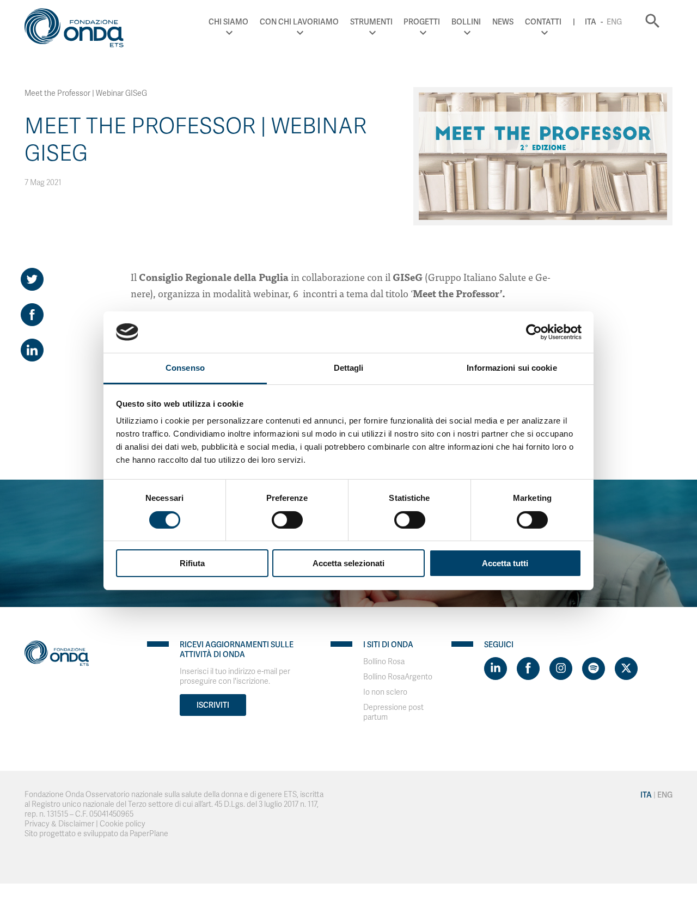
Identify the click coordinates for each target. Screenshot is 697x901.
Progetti (421, 22)
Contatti (543, 22)
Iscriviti (213, 705)
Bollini (466, 22)
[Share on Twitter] (32, 279)
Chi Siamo (228, 22)
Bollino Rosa (384, 661)
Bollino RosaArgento (397, 677)
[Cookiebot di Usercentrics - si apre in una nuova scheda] (534, 332)
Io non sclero (385, 692)
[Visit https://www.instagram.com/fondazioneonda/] (561, 668)
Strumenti (371, 22)
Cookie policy (122, 824)
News (502, 22)
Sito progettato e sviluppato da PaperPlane (96, 833)
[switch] (287, 520)
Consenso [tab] (185, 367)
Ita (590, 22)
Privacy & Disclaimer (59, 824)
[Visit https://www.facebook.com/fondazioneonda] (528, 668)
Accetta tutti (505, 563)
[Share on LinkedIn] (32, 350)
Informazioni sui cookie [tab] (512, 367)
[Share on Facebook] (32, 315)
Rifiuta (192, 563)
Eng (614, 22)
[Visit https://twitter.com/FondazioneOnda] (626, 668)
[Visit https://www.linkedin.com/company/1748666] (495, 668)
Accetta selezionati (348, 563)
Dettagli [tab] (349, 367)
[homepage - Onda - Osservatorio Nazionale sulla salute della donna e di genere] (79, 30)
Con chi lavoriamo (299, 22)
